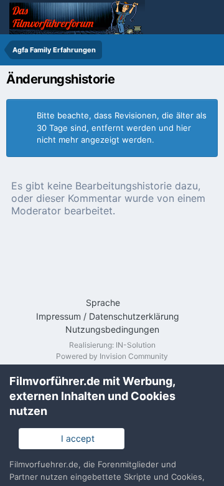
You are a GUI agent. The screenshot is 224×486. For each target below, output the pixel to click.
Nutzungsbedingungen (112, 329)
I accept (75, 438)
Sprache (104, 302)
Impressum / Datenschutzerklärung (107, 316)
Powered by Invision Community (112, 356)
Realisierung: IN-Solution (112, 345)
